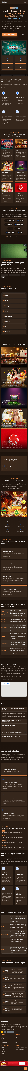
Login (22, 35)
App (16, 1042)
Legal (2, 1053)
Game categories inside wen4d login (19, 74)
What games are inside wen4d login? (12, 729)
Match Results (4, 1057)
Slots (2, 1040)
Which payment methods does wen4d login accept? (12, 721)
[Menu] (25, 2)
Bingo (2, 1037)
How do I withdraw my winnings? (11, 736)
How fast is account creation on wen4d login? (13, 709)
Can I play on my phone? (9, 725)
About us (3, 1047)
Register (17, 1037)
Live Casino (4, 1038)
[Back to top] (25, 1068)
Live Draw (3, 1055)
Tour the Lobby (9, 35)
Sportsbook (4, 1042)
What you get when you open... (6, 74)
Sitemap (25, 1067)
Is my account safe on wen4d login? (12, 732)
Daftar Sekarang (13, 1063)
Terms (2, 1049)
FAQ (16, 1040)
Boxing (2, 1058)
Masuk (22, 1063)
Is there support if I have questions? (12, 740)
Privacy (3, 1051)
